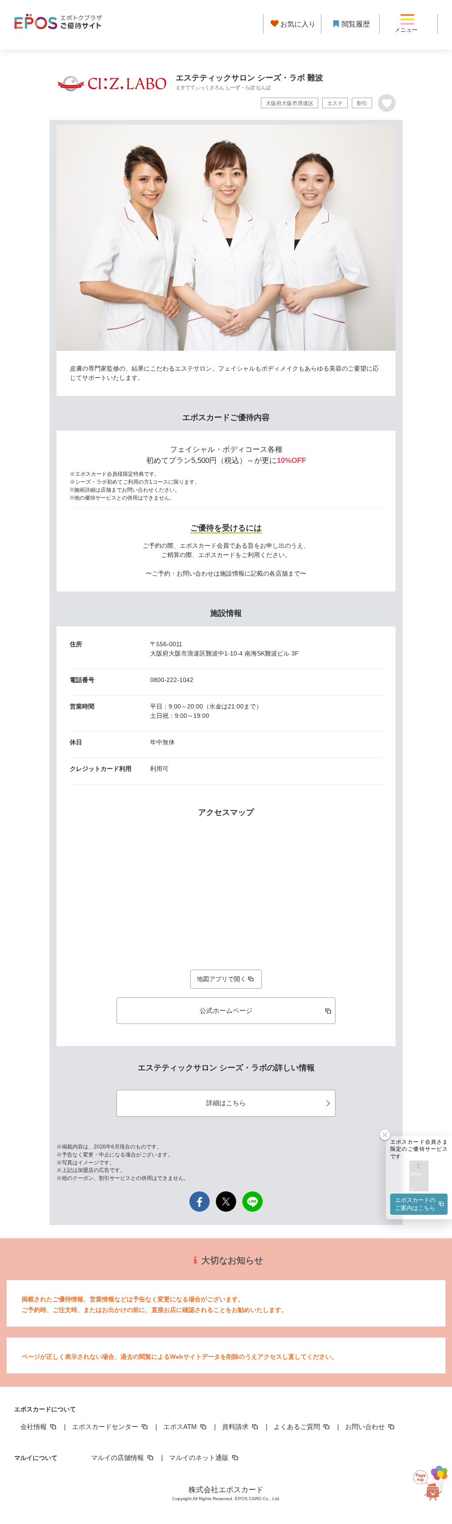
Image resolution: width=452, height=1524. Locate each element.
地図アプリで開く (221, 978)
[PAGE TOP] (426, 1484)
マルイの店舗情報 (118, 1457)
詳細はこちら (226, 1103)
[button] (419, 1176)
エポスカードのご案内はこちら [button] (415, 1204)
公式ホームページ (226, 1010)
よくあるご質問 (298, 1426)
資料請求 (236, 1426)
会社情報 (34, 1426)
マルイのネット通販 (199, 1457)
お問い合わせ (366, 1426)
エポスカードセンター (106, 1426)
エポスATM (181, 1426)
